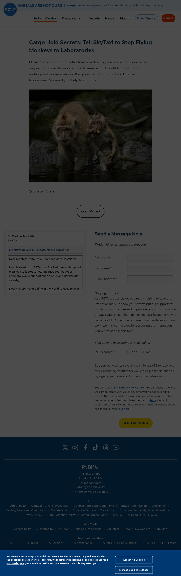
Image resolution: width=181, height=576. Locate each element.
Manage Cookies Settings (133, 569)
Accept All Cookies (134, 559)
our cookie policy (16, 563)
